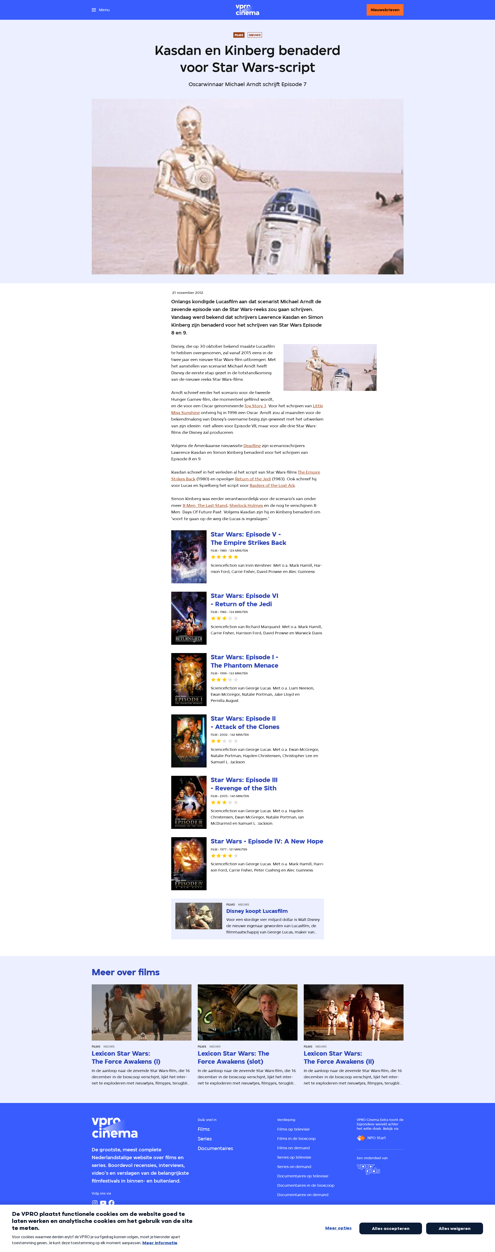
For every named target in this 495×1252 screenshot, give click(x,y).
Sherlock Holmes (246, 505)
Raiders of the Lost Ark (272, 485)
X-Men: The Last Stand (205, 505)
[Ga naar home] (247, 10)
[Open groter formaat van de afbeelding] (330, 367)
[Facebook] (111, 1203)
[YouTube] (103, 1203)
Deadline (252, 445)
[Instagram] (95, 1203)
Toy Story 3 (255, 405)
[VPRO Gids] (368, 1169)
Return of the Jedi (253, 478)
